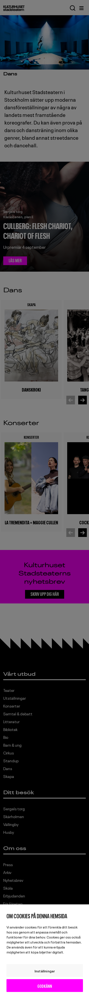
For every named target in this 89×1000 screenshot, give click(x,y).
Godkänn (44, 985)
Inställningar (45, 970)
